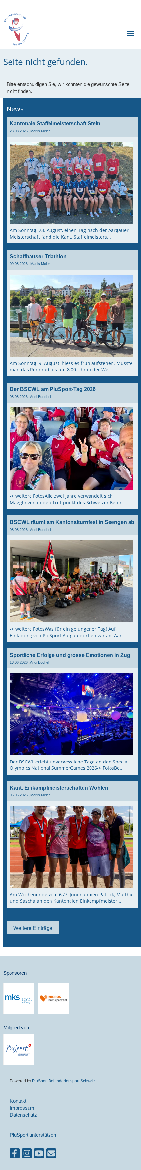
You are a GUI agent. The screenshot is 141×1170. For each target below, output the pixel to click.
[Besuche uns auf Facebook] (15, 1154)
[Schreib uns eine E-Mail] (51, 1154)
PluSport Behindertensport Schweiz (63, 1080)
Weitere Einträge (32, 928)
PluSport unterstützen (33, 1135)
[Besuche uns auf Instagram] (27, 1154)
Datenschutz (23, 1115)
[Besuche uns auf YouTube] (39, 1154)
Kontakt (18, 1101)
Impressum (22, 1108)
